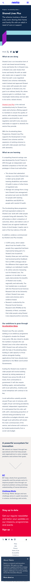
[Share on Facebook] (11, 52)
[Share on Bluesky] (17, 52)
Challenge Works (9, 491)
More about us (8, 577)
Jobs (15, 546)
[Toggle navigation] (28, 2)
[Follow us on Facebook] (9, 539)
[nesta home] (15, 3)
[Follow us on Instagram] (15, 539)
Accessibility (15, 553)
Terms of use (15, 550)
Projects (4, 9)
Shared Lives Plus (8, 104)
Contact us (15, 555)
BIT (3, 475)
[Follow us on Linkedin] (12, 539)
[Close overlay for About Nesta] (28, 559)
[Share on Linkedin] (14, 52)
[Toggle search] (3, 3)
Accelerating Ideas (13, 9)
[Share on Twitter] (8, 52)
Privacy (15, 548)
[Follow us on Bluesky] (6, 539)
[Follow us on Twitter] (3, 539)
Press (15, 543)
